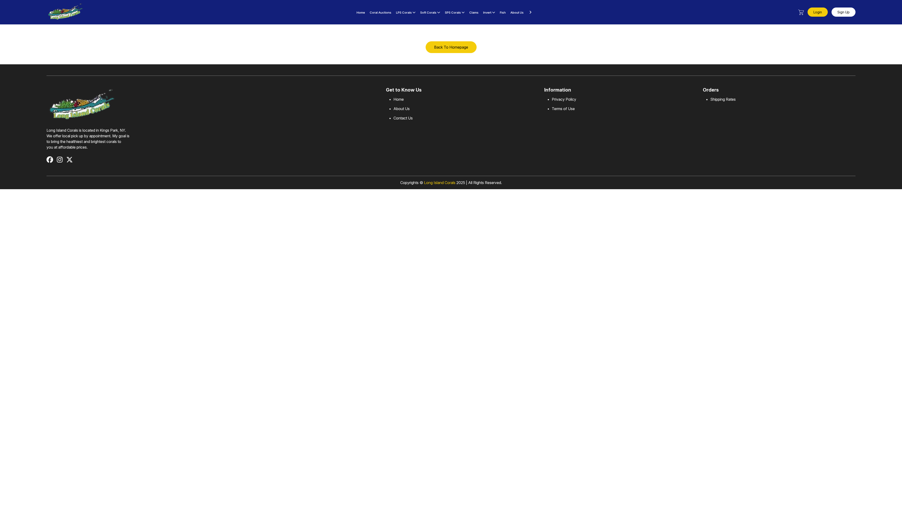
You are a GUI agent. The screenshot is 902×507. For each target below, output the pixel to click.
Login (817, 12)
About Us (517, 12)
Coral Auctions (380, 12)
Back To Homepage (451, 47)
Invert (487, 12)
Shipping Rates (723, 99)
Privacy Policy (564, 99)
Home (361, 12)
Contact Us (403, 118)
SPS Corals (453, 12)
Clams (473, 12)
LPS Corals (404, 12)
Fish (503, 12)
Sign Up (843, 12)
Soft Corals (428, 12)
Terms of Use (563, 108)
